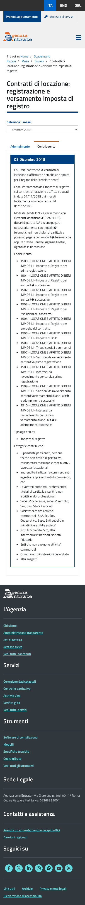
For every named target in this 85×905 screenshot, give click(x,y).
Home (24, 56)
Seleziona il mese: (19, 122)
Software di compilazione (20, 737)
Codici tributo (12, 758)
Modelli (8, 744)
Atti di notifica (12, 639)
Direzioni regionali (15, 837)
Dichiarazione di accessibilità (22, 895)
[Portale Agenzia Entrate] (17, 37)
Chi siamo (10, 625)
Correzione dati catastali (19, 681)
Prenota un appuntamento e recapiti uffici (31, 830)
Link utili (9, 888)
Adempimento (20, 146)
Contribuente (46, 146)
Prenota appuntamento (22, 16)
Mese (25, 61)
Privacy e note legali (53, 888)
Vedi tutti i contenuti (17, 653)
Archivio (27, 888)
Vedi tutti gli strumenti (18, 765)
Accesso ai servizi (61, 16)
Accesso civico (12, 646)
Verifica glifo (11, 702)
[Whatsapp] (49, 868)
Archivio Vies (11, 695)
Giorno (39, 61)
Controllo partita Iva (16, 688)
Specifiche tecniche (16, 751)
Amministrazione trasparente (23, 632)
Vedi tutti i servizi (15, 709)
